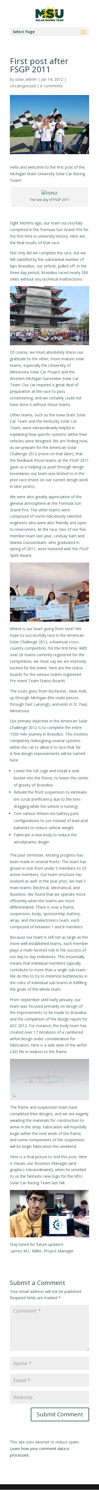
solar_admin (26, 79)
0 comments (51, 85)
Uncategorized (23, 85)
